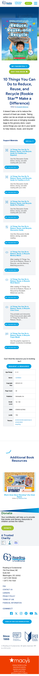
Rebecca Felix (22, 498)
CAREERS (6, 593)
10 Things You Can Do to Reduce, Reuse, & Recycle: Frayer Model (20, 335)
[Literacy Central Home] (18, 2)
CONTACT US (8, 589)
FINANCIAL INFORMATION (12, 603)
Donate (7, 528)
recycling (18, 424)
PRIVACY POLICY (9, 596)
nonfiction (18, 378)
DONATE (28, 3)
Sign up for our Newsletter (17, 622)
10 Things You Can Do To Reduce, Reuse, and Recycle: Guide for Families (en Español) (21, 152)
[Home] (8, 2)
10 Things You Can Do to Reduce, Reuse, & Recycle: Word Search (20, 281)
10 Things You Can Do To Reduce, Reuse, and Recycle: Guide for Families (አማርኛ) (21, 178)
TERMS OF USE (9, 599)
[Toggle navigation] (35, 3)
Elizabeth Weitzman (22, 107)
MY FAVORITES (18, 66)
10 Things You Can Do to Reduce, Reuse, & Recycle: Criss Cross (20, 308)
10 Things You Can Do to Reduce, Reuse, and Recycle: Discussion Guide (21, 228)
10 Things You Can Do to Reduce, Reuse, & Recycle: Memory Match (20, 253)
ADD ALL (29, 141)
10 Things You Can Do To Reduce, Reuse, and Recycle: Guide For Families (21, 203)
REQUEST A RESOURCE (19, 366)
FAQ (4, 586)
